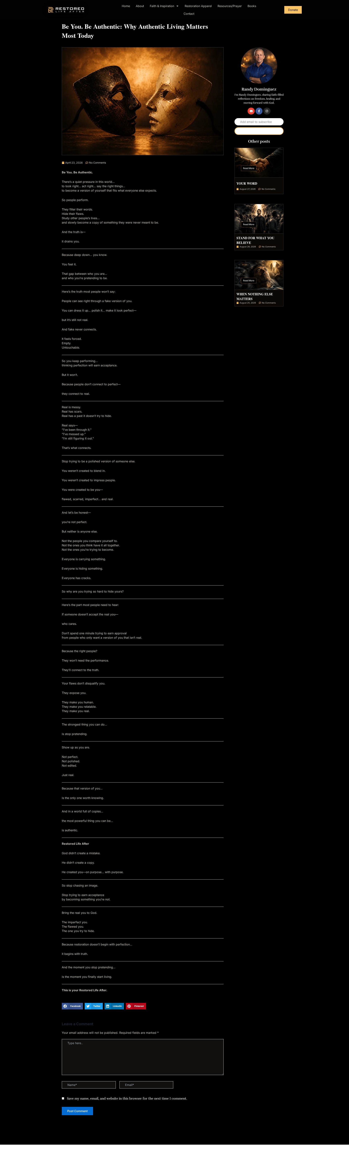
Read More (248, 168)
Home (126, 6)
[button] (72, 1006)
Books (252, 6)
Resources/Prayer (230, 6)
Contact (189, 13)
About (140, 6)
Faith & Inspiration (162, 6)
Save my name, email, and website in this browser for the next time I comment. (127, 1098)
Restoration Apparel (198, 6)
